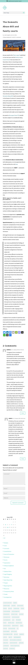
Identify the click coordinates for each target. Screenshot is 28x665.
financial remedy (12, 628)
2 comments (18, 37)
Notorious (6, 577)
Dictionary (6, 557)
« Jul (4, 538)
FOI (5, 568)
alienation (13, 605)
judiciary (5, 637)
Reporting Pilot (8, 585)
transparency (12, 648)
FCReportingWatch (7, 37)
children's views (14, 614)
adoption (15, 602)
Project (6, 583)
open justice (5, 642)
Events (5, 560)
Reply (22, 413)
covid (13, 619)
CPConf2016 (18, 619)
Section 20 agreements (15, 645)
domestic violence (6, 625)
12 (7, 527)
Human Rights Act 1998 (7, 634)
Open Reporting (8, 580)
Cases (5, 545)
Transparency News (9, 591)
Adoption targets (6, 605)
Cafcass (22, 608)
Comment (6, 548)
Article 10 (10, 608)
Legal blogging (8, 574)
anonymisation (20, 605)
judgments (21, 634)
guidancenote (14, 631)
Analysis (6, 543)
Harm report (16, 55)
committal (21, 614)
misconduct (5, 639)
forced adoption (6, 631)
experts (21, 625)
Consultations (7, 551)
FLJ (17, 628)
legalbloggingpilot (17, 637)
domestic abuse (11, 622)
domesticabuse (19, 622)
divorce (4, 622)
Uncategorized (7, 597)
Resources (6, 588)
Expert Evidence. (15, 625)
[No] (26, 659)
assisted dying (16, 608)
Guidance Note (7, 571)
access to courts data (7, 602)
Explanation (7, 563)
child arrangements (15, 611)
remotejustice (6, 645)
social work (5, 648)
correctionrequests (15, 617)
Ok (14, 662)
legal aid (10, 637)
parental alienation (13, 642)
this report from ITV (14, 115)
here (16, 164)
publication (21, 642)
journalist (16, 634)
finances (5, 628)
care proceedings (6, 611)
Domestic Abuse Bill (8, 96)
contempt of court (6, 617)
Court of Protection (9, 554)
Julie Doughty (7, 35)
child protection (6, 614)
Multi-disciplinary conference (15, 639)
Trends (13, 37)
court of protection (6, 619)
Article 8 (4, 608)
